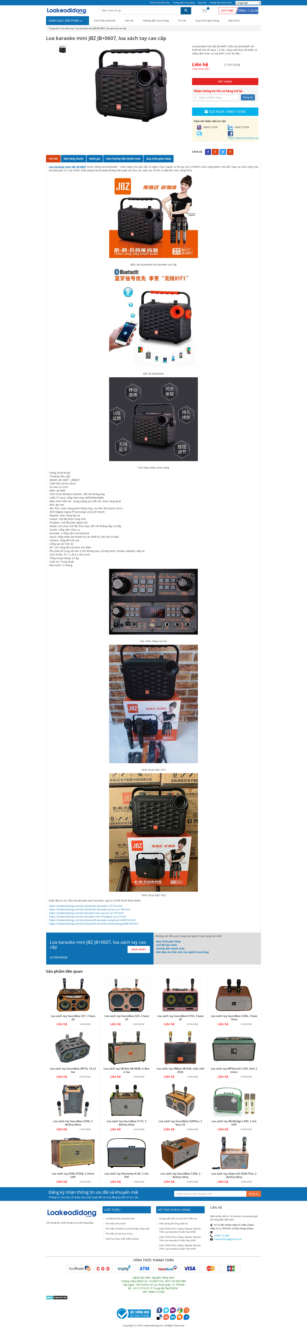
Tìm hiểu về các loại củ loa (119, 1233)
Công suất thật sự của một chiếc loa (178, 1218)
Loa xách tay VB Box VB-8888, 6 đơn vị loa (127, 1070)
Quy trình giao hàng (207, 20)
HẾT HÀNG (225, 81)
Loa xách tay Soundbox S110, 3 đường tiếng (126, 1122)
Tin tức (182, 20)
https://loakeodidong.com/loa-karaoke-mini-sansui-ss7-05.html (86, 913)
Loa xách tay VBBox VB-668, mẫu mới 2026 (180, 1070)
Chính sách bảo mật (159, 2)
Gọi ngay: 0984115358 (227, 111)
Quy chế (202, 2)
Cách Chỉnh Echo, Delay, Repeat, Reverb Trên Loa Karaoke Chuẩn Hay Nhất (180, 1230)
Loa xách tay (67, 28)
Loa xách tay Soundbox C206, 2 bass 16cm (234, 1017)
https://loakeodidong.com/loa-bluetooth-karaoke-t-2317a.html (85, 906)
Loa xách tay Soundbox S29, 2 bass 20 (126, 1017)
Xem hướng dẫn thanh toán (123, 158)
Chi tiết (53, 158)
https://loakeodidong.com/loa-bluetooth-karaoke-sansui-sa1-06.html (89, 909)
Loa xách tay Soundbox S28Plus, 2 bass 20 (180, 1122)
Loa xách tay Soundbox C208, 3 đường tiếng (180, 1175)
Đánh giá (94, 158)
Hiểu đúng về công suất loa (173, 1223)
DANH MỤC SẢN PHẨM (64, 21)
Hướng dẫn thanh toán (221, 2)
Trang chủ (54, 28)
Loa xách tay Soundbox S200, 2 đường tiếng (73, 1122)
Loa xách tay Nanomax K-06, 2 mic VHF (126, 1175)
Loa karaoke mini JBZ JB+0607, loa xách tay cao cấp (101, 28)
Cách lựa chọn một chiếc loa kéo (122, 1238)
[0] (204, 10)
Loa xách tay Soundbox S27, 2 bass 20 (73, 1017)
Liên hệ (129, 20)
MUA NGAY (138, 949)
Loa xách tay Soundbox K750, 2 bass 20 (180, 1017)
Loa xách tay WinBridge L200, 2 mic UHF (234, 1122)
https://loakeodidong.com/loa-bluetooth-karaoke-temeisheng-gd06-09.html (93, 923)
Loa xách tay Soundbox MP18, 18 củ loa (73, 1070)
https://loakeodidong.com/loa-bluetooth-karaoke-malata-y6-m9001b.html (92, 920)
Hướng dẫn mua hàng (184, 2)
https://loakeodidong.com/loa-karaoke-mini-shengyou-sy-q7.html (87, 916)
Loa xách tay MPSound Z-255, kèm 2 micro (234, 1070)
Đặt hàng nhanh (73, 158)
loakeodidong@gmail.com (228, 1239)
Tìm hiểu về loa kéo (116, 1223)
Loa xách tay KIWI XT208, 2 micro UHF (73, 1175)
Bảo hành (234, 20)
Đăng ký (248, 97)
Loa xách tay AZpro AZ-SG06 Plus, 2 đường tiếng (234, 1175)
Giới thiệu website (104, 20)
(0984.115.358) (221, 1235)
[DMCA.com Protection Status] (57, 1297)
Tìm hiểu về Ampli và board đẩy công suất (127, 1228)
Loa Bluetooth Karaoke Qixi (120, 1218)
